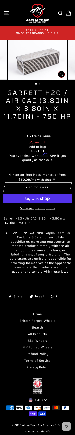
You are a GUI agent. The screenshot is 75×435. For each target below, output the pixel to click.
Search (37, 327)
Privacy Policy (37, 367)
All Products (37, 334)
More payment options (37, 208)
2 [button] (40, 84)
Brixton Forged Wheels (37, 320)
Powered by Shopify (37, 432)
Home (37, 314)
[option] (37, 31)
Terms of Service (37, 360)
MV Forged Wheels (37, 347)
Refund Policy (37, 354)
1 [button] (36, 84)
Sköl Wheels (37, 340)
